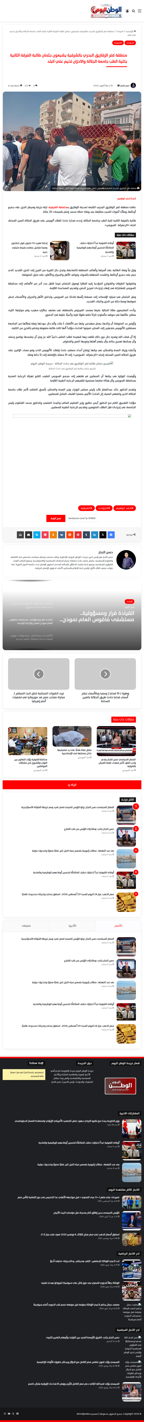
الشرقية (86, 508)
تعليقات (26, 926)
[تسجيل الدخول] (127, 12)
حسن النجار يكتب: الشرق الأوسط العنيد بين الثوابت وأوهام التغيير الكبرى (82, 1337)
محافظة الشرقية (58, 207)
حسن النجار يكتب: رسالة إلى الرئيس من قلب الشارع (89, 829)
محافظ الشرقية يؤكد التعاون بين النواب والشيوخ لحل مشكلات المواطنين (30, 762)
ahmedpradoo (84, 1414)
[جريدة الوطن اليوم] (106, 10)
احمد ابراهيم (124, 508)
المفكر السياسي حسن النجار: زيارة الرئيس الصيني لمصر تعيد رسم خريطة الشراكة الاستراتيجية (67, 807)
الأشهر (118, 926)
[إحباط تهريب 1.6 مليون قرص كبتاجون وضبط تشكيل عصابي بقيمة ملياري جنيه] (59, 250)
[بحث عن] (133, 12)
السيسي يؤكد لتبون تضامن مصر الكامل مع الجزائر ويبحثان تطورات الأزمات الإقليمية (78, 1362)
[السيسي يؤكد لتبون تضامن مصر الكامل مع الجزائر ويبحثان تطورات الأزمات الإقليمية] (131, 1370)
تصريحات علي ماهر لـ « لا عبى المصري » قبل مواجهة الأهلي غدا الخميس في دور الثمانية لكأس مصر (68, 1197)
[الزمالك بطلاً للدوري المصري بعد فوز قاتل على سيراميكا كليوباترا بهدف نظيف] (131, 1291)
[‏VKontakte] (61, 534)
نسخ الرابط (56, 518)
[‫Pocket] (45, 534)
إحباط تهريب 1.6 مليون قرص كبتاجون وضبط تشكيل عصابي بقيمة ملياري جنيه (29, 247)
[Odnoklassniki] (53, 534)
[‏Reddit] (69, 534)
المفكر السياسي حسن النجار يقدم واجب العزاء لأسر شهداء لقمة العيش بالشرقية (117, 762)
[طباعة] (20, 534)
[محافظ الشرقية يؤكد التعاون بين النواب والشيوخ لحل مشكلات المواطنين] (27, 741)
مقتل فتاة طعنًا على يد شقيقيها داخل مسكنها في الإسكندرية (74, 751)
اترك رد (72, 784)
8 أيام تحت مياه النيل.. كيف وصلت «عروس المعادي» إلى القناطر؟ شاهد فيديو (102, 616)
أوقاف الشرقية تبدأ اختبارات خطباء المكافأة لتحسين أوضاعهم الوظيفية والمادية (95, 247)
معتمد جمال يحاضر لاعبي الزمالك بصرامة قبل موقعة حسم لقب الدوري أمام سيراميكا (76, 1305)
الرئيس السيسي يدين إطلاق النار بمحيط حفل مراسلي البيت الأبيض (86, 1213)
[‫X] (102, 534)
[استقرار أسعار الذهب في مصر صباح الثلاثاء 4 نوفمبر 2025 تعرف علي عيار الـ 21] (131, 1239)
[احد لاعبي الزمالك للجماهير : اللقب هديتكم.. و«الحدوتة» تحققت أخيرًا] (131, 1269)
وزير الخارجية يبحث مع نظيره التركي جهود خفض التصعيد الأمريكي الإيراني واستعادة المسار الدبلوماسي (67, 1121)
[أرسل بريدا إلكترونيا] (118, 85)
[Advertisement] (72, 47)
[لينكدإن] (94, 534)
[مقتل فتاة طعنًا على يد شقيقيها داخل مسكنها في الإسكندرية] (72, 736)
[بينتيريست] (78, 534)
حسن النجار (125, 85)
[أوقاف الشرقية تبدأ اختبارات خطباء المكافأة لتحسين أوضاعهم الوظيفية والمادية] (126, 250)
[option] (72, 615)
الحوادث (103, 508)
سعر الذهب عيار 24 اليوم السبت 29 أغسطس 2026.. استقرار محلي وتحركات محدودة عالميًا (68, 894)
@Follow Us (36, 1063)
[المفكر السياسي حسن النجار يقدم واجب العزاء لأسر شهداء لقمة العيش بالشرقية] (116, 741)
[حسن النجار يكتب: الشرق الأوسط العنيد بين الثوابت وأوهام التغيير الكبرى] (131, 1347)
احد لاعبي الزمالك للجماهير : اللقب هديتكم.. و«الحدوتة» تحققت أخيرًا (84, 1261)
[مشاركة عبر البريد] (28, 534)
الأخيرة (72, 926)
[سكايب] (36, 534)
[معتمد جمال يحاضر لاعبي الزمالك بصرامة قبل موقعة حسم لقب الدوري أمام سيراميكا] (131, 1312)
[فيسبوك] (111, 534)
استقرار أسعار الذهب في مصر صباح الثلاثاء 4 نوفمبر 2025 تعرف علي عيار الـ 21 (79, 1234)
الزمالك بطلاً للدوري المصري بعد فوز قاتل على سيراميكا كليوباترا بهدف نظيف (80, 1283)
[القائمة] (139, 12)
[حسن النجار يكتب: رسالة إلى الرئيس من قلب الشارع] (126, 837)
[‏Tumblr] (86, 534)
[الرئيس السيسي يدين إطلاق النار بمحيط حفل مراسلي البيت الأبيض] (131, 1220)
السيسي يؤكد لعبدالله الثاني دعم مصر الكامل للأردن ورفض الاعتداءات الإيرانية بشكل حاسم (73, 1384)
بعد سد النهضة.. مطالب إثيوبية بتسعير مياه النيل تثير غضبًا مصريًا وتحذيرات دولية (73, 851)
